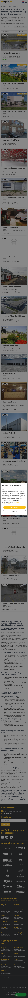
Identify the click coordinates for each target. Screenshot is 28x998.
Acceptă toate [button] (14, 507)
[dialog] (14, 499)
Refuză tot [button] (14, 511)
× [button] (24, 485)
